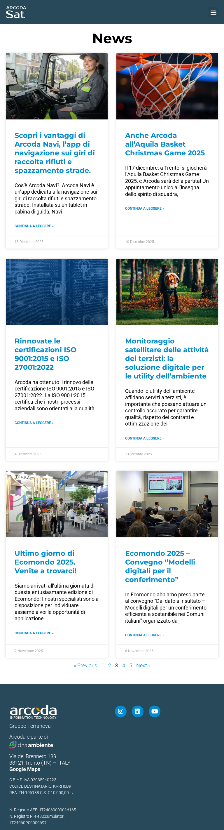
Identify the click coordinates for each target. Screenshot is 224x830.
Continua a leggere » (34, 226)
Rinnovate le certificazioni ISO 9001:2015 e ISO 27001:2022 (45, 354)
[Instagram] (121, 711)
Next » (143, 665)
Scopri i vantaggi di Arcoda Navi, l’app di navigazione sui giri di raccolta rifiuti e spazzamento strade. (55, 153)
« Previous (85, 665)
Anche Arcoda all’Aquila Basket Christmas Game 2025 (166, 144)
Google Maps (24, 769)
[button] (213, 12)
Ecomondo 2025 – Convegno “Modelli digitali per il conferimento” (160, 566)
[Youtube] (154, 711)
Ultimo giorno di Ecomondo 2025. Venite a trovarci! (45, 562)
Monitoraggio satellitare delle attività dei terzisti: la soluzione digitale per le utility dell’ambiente (167, 358)
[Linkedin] (138, 711)
